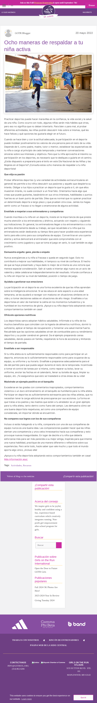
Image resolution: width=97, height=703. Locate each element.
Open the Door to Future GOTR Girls (46, 570)
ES (12, 5)
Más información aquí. (16, 459)
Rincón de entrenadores (64, 640)
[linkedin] (39, 685)
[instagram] (29, 685)
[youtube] (48, 685)
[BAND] (77, 624)
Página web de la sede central (48, 645)
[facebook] (67, 685)
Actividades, (16, 465)
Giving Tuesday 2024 (44, 600)
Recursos (27, 465)
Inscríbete (87, 12)
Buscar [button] (41, 545)
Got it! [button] (83, 698)
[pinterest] (58, 685)
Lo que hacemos (8, 12)
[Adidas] (19, 624)
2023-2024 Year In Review (47, 595)
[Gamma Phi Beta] (48, 624)
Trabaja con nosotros (25, 640)
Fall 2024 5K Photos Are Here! (46, 589)
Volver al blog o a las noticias (20, 476)
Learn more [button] (26, 699)
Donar (91, 5)
